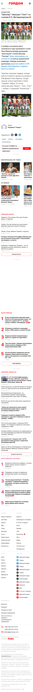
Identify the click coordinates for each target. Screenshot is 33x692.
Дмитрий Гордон (24, 557)
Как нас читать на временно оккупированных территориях (6, 618)
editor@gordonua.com (11, 632)
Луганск (3, 577)
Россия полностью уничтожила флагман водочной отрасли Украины (14, 225)
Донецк (3, 566)
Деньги (3, 522)
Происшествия (5, 540)
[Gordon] (16, 3)
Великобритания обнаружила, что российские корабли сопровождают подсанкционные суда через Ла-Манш (14, 394)
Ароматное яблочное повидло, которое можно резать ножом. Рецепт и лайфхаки (18, 464)
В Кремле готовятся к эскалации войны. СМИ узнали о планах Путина (18, 329)
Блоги (18, 525)
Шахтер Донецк (6, 142)
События (9, 8)
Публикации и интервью (23, 519)
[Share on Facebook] (12, 135)
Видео (18, 540)
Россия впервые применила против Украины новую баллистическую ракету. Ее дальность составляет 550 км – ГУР (18, 355)
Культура (4, 531)
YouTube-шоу (20, 546)
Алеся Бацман (23, 578)
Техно (3, 534)
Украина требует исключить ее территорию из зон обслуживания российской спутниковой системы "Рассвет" (16, 432)
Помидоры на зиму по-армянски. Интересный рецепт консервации (16, 473)
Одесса (3, 563)
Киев (2, 557)
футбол (4, 139)
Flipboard (22, 585)
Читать (27, 148)
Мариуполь (4, 574)
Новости (3, 513)
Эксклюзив (19, 534)
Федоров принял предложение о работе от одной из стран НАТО (16, 336)
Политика (4, 519)
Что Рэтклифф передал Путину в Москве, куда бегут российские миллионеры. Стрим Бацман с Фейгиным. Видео (16, 379)
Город (3, 553)
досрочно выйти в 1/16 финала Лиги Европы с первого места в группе (15, 66)
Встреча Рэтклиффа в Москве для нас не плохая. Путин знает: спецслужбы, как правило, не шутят (16, 238)
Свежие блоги (7, 214)
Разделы (19, 513)
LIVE (17, 531)
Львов (3, 560)
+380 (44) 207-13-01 (11, 627)
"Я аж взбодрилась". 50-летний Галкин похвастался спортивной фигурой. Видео (9, 199)
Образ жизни (5, 537)
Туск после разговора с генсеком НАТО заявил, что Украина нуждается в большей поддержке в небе (15, 424)
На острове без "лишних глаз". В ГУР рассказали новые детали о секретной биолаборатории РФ (14, 440)
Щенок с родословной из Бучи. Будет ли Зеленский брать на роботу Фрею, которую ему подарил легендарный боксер (18, 493)
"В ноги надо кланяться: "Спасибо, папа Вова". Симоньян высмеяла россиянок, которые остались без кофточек (17, 482)
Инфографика (5, 543)
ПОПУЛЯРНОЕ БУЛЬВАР (10, 458)
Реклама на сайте (6, 610)
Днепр (3, 571)
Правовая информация (8, 613)
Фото (18, 537)
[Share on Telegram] (20, 135)
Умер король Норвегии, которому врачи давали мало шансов (16, 502)
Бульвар (5, 183)
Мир (2, 525)
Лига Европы (18, 139)
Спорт (11, 179)
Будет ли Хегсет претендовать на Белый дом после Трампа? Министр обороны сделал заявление (16, 448)
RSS (20, 588)
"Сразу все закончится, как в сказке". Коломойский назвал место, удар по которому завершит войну (14, 408)
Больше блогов (16, 254)
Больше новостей (16, 454)
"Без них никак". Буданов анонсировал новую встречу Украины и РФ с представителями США (18, 345)
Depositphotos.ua (6, 656)
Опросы (18, 543)
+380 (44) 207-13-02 (11, 629)
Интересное (4, 546)
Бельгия (11, 139)
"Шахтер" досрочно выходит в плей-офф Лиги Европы (10, 175)
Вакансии (4, 604)
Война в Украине (6, 516)
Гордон (3, 8)
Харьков (3, 568)
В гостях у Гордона (22, 522)
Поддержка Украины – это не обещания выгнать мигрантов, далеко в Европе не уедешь (14, 247)
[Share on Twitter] (16, 135)
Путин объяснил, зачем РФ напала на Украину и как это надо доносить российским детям (16, 387)
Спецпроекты (20, 549)
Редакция (4, 607)
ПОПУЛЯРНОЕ (6, 313)
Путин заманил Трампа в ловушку (15, 231)
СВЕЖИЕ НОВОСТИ (8, 372)
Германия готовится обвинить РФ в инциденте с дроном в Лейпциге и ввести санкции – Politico (15, 416)
